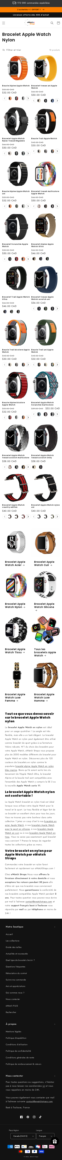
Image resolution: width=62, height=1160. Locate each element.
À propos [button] (11, 1024)
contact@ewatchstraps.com (39, 901)
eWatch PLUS (12, 1005)
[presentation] (28, 98)
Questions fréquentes (15, 966)
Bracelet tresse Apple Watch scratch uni (42, 298)
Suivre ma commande (16, 979)
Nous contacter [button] (14, 1075)
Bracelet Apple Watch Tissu (15, 651)
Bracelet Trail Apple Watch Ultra (16, 298)
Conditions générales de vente (20, 1057)
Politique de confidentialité (18, 1050)
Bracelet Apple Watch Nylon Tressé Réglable (13, 139)
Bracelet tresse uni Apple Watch (44, 87)
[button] (3, 23)
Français (42, 1136)
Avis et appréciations (15, 986)
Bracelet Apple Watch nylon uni (45, 506)
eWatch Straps (34, 1157)
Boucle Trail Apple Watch (44, 138)
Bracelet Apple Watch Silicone (44, 605)
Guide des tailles (13, 947)
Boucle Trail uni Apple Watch (42, 351)
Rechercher (11, 1012)
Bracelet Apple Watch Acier (15, 563)
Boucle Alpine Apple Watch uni (16, 192)
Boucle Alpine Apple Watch (16, 86)
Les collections (12, 940)
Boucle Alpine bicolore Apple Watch (13, 403)
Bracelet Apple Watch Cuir (44, 563)
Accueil (9, 934)
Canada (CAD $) (20, 1136)
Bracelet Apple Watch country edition (13, 506)
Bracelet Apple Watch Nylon (15, 605)
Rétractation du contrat (16, 973)
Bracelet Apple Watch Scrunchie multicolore (42, 403)
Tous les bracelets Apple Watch (45, 652)
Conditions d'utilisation (16, 1044)
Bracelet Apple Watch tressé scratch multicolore (15, 456)
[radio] (9, 98)
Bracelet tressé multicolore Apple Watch (45, 192)
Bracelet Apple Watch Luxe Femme (15, 697)
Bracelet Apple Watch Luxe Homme (44, 697)
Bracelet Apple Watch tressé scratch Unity (42, 456)
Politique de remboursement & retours (23, 1064)
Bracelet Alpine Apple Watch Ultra (42, 245)
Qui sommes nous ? (15, 992)
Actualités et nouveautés (17, 953)
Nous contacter (13, 999)
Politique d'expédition (16, 1038)
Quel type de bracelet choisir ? (20, 960)
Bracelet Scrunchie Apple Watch (15, 245)
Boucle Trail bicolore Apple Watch (16, 351)
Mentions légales (13, 1031)
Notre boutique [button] (14, 926)
